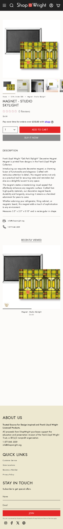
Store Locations (9, 465)
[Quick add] (7, 305)
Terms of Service (48, 518)
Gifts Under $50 (17, 97)
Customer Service (10, 460)
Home (5, 97)
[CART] (58, 5)
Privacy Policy (8, 474)
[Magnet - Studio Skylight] (31, 277)
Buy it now (31, 137)
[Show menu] (4, 5)
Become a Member (10, 470)
